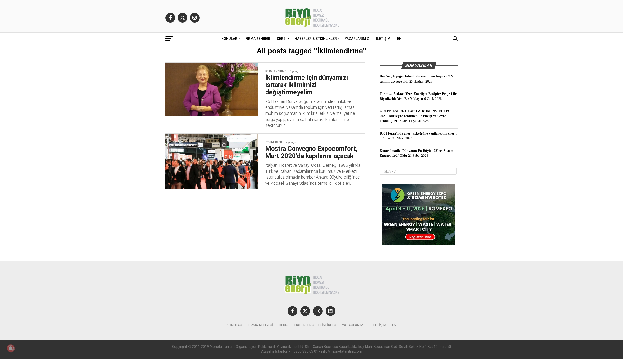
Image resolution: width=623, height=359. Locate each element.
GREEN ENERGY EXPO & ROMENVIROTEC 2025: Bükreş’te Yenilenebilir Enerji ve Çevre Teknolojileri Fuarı (415, 116)
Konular (229, 39)
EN (399, 39)
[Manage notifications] (11, 348)
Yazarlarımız (357, 39)
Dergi (282, 39)
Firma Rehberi (257, 39)
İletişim (383, 39)
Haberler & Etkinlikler (316, 39)
